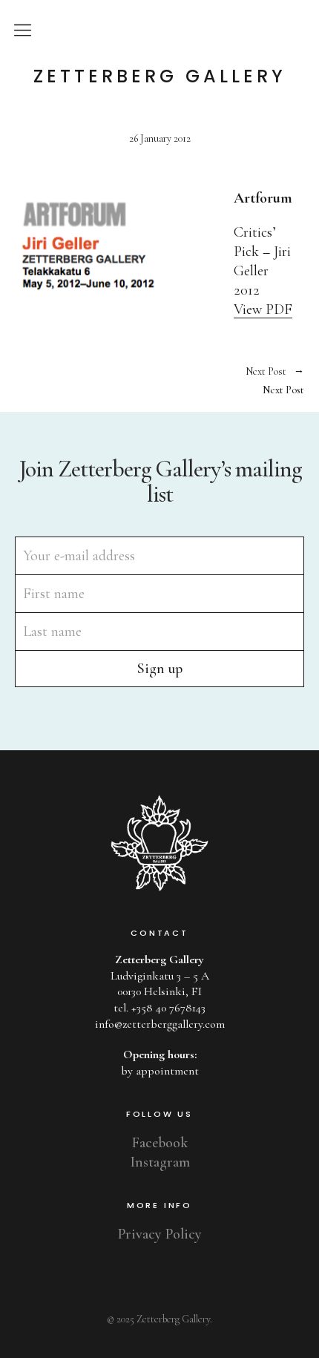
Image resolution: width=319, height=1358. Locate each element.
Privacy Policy (160, 1234)
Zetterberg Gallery (159, 76)
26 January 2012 (160, 138)
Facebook (160, 1143)
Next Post (232, 381)
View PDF (263, 309)
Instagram (160, 1162)
